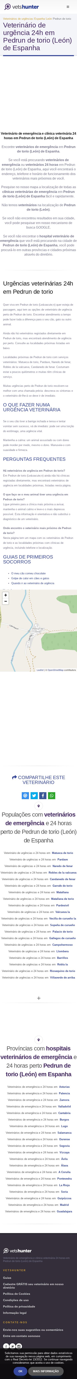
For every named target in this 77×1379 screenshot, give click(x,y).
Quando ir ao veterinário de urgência (32, 583)
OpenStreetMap (55, 669)
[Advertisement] (38, 95)
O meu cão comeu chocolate (28, 573)
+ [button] (5, 595)
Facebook (6, 1346)
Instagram (19, 1346)
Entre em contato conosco (21, 1336)
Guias (7, 1277)
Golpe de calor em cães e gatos (30, 578)
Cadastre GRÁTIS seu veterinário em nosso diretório (33, 1285)
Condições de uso (16, 1300)
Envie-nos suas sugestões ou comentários (33, 1329)
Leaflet (40, 669)
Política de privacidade (19, 1306)
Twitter (12, 1346)
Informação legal (14, 1312)
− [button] (5, 601)
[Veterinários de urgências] (21, 7)
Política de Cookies (16, 1293)
